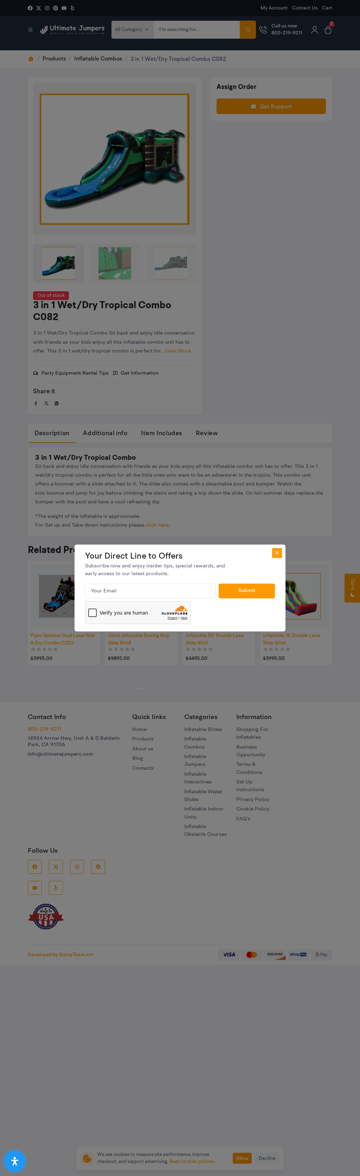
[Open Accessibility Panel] (15, 1161)
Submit (247, 590)
